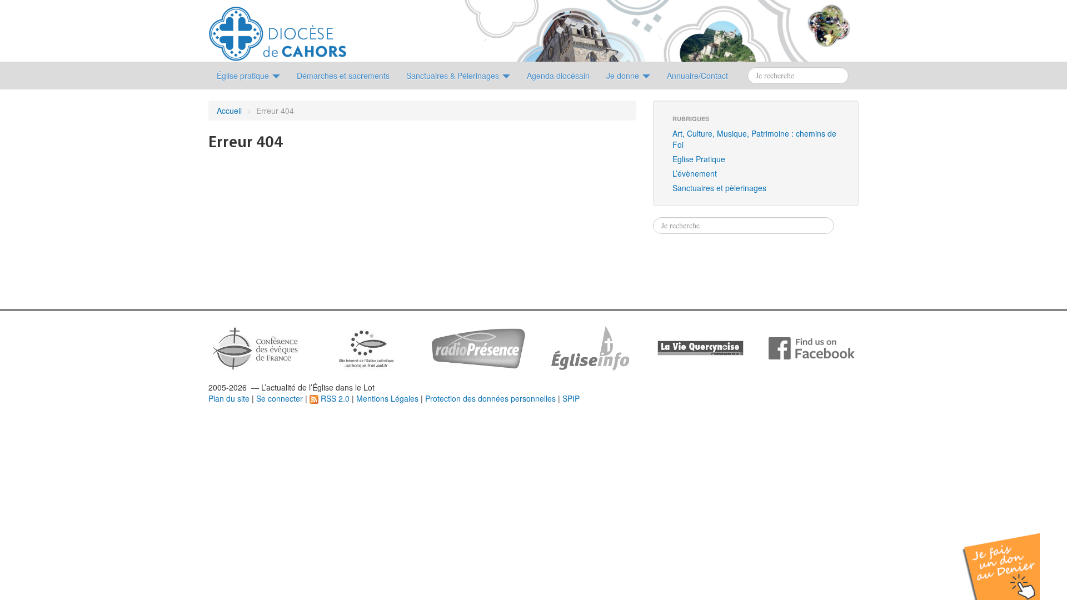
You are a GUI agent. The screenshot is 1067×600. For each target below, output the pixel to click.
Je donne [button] (623, 75)
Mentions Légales (387, 398)
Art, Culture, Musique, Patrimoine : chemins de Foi (754, 139)
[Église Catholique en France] (256, 347)
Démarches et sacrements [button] (343, 75)
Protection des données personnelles (490, 398)
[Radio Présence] (478, 347)
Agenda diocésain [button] (558, 75)
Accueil (229, 110)
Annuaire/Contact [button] (697, 75)
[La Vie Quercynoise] (700, 347)
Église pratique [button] (244, 75)
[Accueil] (277, 29)
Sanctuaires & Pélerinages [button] (453, 75)
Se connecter (279, 398)
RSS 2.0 (334, 398)
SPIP (571, 398)
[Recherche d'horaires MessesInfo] (589, 347)
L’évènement (694, 173)
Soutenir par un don (1011, 558)
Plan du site (229, 398)
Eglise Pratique (698, 158)
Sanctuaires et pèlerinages (719, 187)
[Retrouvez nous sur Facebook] (812, 347)
